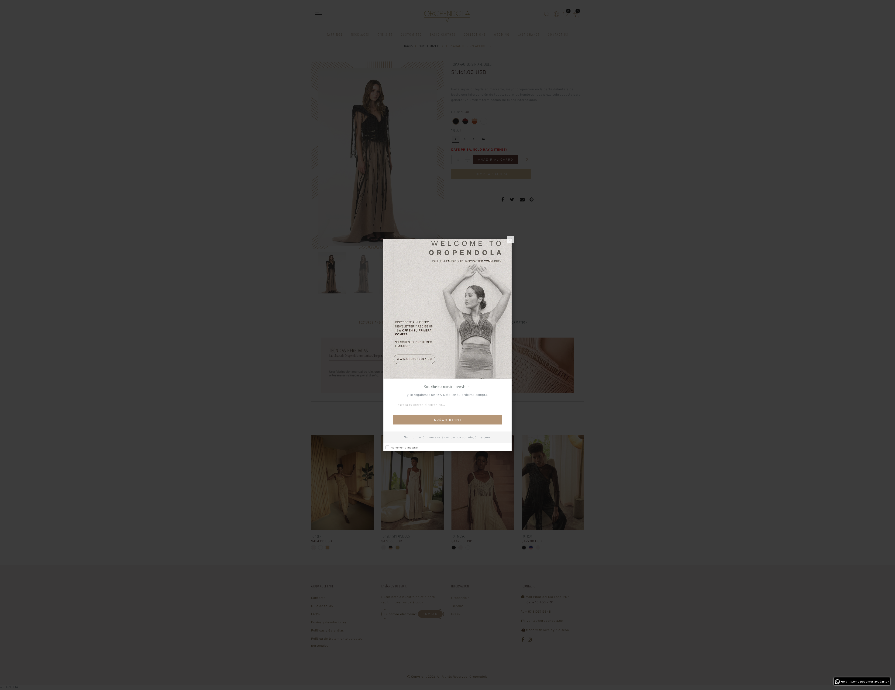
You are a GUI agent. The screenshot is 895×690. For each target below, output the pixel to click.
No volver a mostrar (404, 447)
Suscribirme (448, 419)
